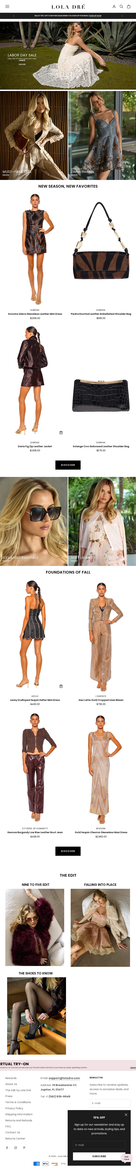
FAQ (8, 1126)
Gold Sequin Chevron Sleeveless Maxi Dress (101, 832)
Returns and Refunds (18, 1120)
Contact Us (12, 1132)
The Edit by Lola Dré (18, 1090)
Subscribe (99, 1156)
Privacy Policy (14, 1108)
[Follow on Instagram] (15, 1147)
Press (8, 1096)
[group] (68, 56)
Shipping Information (19, 1114)
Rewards (11, 1078)
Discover (68, 465)
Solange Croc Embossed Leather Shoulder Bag (101, 446)
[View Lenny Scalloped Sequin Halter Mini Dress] (61, 686)
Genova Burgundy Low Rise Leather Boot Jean (35, 832)
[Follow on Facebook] (7, 1147)
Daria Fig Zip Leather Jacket (35, 446)
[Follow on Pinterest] (24, 1147)
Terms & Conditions (18, 1102)
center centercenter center (21, 195)
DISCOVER (96, 15)
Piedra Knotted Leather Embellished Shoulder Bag (101, 314)
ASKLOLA (126, 1157)
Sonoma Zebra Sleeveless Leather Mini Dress (35, 314)
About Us (11, 1084)
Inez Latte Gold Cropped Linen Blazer (101, 700)
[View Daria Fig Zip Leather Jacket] (61, 432)
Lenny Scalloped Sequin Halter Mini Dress (35, 700)
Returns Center (15, 1138)
